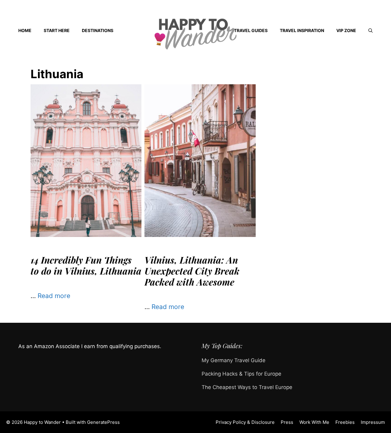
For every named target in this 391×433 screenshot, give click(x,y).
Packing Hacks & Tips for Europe (241, 374)
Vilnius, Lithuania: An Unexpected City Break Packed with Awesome (191, 271)
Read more (54, 296)
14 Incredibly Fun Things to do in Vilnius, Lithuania (86, 265)
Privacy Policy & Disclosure (245, 422)
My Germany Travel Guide (233, 360)
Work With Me (314, 422)
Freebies (345, 422)
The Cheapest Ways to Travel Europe (247, 387)
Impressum (373, 422)
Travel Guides (251, 30)
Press (287, 422)
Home (24, 30)
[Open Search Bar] (370, 30)
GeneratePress (103, 422)
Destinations (97, 30)
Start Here (57, 30)
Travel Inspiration (302, 30)
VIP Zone (346, 30)
